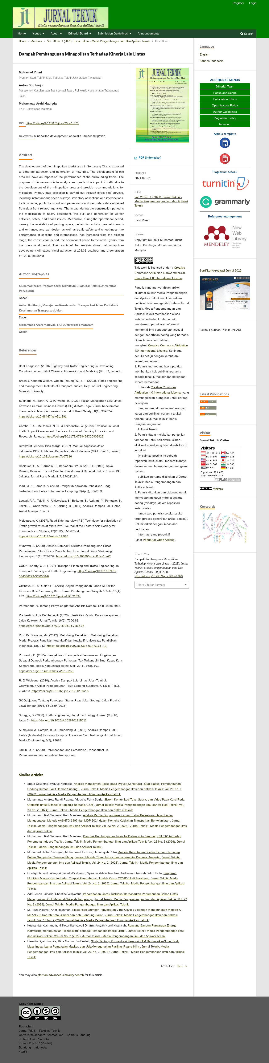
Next (180, 966)
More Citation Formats (151, 584)
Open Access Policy (225, 105)
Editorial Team (224, 86)
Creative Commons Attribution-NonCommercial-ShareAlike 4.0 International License (160, 273)
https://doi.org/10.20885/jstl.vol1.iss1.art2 (83, 556)
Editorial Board (78, 33)
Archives (36, 41)
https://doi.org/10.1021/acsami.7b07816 (45, 456)
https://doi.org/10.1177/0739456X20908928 (74, 436)
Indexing (225, 124)
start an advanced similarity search (61, 975)
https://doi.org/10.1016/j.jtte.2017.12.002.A (60, 691)
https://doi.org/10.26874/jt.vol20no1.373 (52, 123)
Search (248, 33)
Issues (37, 33)
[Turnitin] (225, 184)
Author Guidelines (225, 111)
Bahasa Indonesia (212, 60)
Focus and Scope (225, 92)
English (204, 54)
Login (252, 3)
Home (22, 33)
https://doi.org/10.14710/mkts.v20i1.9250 (46, 671)
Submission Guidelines (113, 33)
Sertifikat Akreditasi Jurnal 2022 (220, 270)
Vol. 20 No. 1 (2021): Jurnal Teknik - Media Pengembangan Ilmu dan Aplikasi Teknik (98, 41)
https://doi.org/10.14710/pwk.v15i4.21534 (53, 596)
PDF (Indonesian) (150, 157)
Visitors (218, 488)
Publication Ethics (225, 99)
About (55, 33)
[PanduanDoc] (225, 143)
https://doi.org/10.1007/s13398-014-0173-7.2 (76, 645)
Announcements (148, 33)
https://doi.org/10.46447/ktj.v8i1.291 (43, 416)
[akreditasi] (225, 308)
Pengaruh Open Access (158, 539)
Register (238, 3)
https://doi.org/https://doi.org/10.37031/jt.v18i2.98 (51, 625)
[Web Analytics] (206, 488)
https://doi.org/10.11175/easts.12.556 (43, 536)
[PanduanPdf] (225, 159)
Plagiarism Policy (225, 118)
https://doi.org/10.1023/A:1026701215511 (59, 720)
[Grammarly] (225, 202)
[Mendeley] (225, 236)
